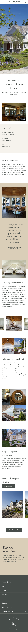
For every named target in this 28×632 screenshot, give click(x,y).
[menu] (25, 2)
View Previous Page (14, 530)
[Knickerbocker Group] (14, 624)
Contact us (8, 567)
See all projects (8, 486)
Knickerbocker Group (14, 2)
